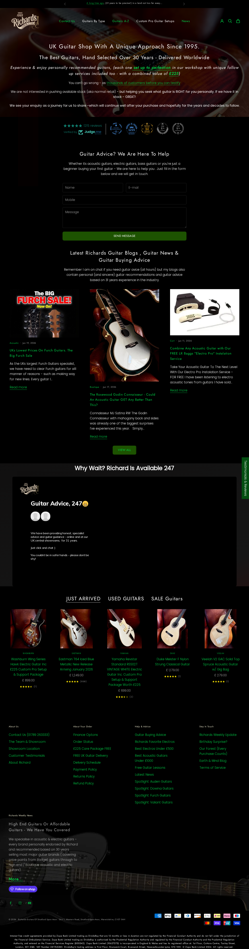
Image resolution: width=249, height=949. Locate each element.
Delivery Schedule (87, 762)
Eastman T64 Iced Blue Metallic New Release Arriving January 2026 (76, 664)
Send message (124, 236)
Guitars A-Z (120, 21)
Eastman (76, 653)
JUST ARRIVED (83, 598)
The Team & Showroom (27, 742)
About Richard (19, 762)
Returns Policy (84, 776)
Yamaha (124, 653)
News (186, 21)
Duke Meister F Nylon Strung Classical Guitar (172, 661)
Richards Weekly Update (218, 735)
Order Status (83, 742)
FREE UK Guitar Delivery (90, 755)
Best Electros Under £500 (154, 748)
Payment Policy (85, 769)
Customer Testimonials (27, 755)
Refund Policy (83, 783)
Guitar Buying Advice (150, 735)
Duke (172, 653)
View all (124, 450)
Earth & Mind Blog (212, 761)
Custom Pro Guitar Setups (155, 21)
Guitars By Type (93, 21)
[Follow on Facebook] (10, 903)
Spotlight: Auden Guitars (153, 781)
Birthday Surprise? (213, 742)
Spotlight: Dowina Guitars (154, 788)
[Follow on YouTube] (29, 903)
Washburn (28, 653)
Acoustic (14, 343)
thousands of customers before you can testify (143, 83)
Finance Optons (85, 735)
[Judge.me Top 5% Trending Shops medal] (178, 128)
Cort (172, 340)
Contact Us (67, 21)
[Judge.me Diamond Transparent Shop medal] (116, 128)
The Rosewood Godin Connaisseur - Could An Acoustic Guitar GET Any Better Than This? (122, 399)
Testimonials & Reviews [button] (245, 478)
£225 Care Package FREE (92, 748)
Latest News (144, 774)
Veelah (220, 653)
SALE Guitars (167, 598)
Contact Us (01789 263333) (29, 735)
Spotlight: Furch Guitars (153, 795)
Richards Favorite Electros (155, 742)
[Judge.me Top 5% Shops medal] (162, 128)
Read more (18, 387)
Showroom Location (24, 748)
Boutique (94, 387)
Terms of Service (212, 767)
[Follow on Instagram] (20, 903)
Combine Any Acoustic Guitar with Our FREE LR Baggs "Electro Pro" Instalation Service (201, 353)
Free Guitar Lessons (150, 767)
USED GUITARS (126, 598)
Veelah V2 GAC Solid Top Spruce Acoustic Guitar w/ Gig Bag (221, 664)
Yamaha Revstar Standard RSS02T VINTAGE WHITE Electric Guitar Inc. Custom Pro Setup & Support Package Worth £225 (124, 672)
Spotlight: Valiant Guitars (154, 802)
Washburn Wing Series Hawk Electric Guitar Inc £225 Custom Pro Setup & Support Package (28, 667)
